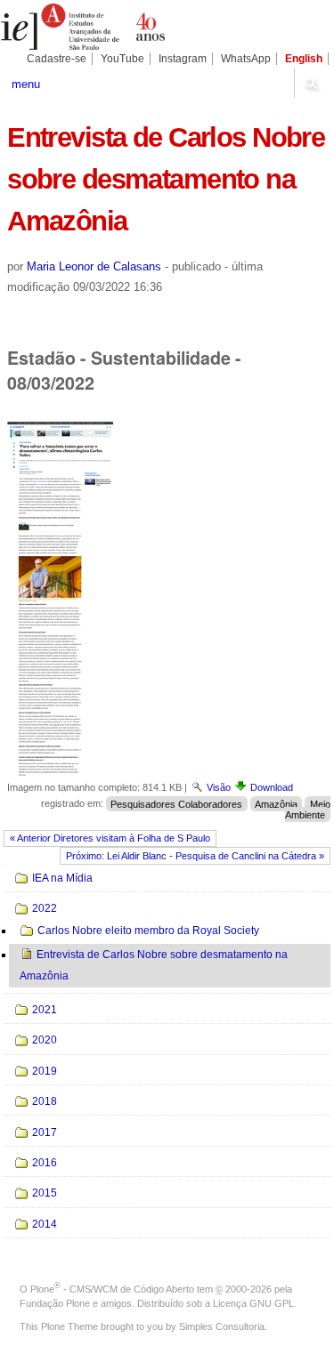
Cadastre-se (56, 58)
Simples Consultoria (222, 1326)
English (303, 58)
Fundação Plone (55, 1303)
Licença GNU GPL (253, 1303)
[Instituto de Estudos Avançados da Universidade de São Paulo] (83, 27)
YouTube (122, 58)
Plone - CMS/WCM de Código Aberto (112, 1289)
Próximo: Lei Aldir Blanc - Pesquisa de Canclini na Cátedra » (195, 855)
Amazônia (276, 803)
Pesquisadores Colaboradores (176, 803)
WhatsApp (246, 58)
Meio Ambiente (307, 808)
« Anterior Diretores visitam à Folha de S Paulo (110, 838)
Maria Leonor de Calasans (94, 266)
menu (26, 84)
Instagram (183, 58)
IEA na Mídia (62, 878)
